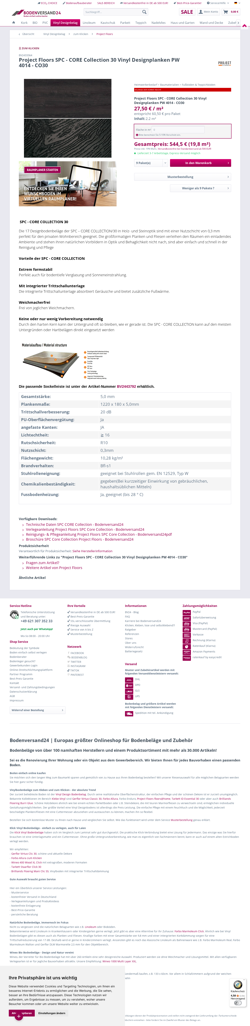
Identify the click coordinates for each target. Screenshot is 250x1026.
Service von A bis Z (81, 629)
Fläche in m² (143, 129)
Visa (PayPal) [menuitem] (200, 623)
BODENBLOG (79, 657)
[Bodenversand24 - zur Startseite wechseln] (36, 12)
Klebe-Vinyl (59, 798)
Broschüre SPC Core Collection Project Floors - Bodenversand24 (79, 539)
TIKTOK (74, 670)
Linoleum (90, 927)
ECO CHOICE (49, 3)
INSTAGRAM (77, 666)
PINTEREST (77, 674)
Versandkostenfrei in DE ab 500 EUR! (145, 3)
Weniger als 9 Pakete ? (198, 188)
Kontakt (14, 683)
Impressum (17, 700)
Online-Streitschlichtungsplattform (31, 670)
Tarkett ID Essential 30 (185, 798)
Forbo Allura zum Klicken (26, 858)
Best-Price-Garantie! (189, 3)
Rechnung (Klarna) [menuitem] (204, 640)
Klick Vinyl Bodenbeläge (29, 832)
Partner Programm (21, 674)
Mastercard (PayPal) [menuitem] (205, 629)
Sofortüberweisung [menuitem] (204, 617)
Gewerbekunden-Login (24, 665)
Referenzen (132, 634)
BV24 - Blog (132, 612)
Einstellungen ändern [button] (51, 1013)
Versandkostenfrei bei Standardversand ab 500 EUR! (184, 148)
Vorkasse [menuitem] (198, 634)
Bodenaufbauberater (79, 3)
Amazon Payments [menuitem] (204, 651)
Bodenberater (18, 657)
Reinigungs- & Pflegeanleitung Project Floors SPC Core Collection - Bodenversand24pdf (98, 534)
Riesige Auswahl (80, 625)
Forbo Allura (110, 798)
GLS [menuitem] (137, 690)
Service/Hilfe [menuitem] (218, 3)
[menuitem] (47, 3)
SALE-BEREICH (106, 3)
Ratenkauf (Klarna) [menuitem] (204, 646)
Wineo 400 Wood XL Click (26, 862)
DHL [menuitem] (137, 679)
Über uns (130, 642)
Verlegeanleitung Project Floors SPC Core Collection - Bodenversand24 (84, 529)
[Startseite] (14, 22)
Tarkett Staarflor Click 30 (26, 867)
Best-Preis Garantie (21, 678)
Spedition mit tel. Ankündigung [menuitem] (154, 713)
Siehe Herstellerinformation (92, 551)
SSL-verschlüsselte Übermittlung (90, 621)
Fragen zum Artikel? (42, 562)
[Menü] (244, 980)
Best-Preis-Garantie (82, 616)
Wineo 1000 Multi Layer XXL (119, 961)
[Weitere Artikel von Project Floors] (224, 63)
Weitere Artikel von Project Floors (53, 567)
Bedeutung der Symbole (24, 648)
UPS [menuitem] (137, 696)
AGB (12, 696)
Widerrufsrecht (134, 647)
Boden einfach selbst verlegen (28, 652)
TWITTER (75, 661)
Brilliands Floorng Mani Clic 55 (30, 871)
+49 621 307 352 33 (37, 621)
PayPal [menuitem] (197, 612)
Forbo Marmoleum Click (189, 931)
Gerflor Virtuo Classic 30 (87, 798)
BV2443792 (126, 386)
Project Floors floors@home (153, 798)
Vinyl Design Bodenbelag (71, 794)
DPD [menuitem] (137, 685)
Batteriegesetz (134, 651)
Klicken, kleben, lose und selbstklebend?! (150, 625)
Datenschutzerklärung (23, 691)
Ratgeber (130, 629)
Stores (129, 638)
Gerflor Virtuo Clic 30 (24, 853)
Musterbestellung (180, 177)
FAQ (127, 616)
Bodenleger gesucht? (22, 661)
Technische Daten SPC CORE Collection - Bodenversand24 (74, 524)
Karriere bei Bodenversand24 (143, 621)
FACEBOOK (77, 653)
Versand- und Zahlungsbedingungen (32, 687)
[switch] (238, 1003)
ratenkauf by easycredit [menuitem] (207, 657)
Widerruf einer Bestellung (28, 710)
